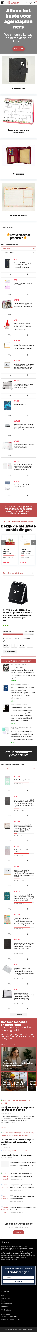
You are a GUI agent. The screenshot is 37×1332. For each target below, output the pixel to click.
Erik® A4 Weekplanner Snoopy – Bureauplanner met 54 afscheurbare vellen (24, 446)
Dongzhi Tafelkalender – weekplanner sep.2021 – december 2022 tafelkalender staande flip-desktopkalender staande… (24, 873)
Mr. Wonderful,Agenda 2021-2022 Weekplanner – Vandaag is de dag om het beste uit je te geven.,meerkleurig (24, 897)
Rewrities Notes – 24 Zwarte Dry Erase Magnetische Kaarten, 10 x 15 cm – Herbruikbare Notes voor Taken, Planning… (24, 427)
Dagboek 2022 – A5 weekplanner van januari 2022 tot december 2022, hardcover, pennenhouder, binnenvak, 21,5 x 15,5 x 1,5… (23, 672)
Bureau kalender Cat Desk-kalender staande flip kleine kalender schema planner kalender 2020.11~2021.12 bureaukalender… (23, 828)
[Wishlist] (30, 2)
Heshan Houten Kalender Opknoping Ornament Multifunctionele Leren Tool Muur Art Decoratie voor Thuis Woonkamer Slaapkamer (24, 921)
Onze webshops (6, 1304)
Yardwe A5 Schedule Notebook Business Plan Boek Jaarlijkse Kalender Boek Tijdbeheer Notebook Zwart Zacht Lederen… (24, 946)
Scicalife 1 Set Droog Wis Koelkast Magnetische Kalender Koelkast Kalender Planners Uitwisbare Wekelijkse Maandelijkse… (24, 971)
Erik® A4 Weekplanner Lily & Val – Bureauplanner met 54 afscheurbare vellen (24, 385)
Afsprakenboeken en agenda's (19, 664)
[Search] (26, 2)
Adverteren (5, 1306)
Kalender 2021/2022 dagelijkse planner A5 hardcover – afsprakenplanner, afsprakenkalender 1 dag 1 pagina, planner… (23, 266)
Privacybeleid (5, 1314)
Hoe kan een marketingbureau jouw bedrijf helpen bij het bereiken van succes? (17, 1142)
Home (3, 1296)
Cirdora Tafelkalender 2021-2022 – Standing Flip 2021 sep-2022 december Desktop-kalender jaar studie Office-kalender (24, 366)
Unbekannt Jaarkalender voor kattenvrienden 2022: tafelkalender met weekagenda (24, 305)
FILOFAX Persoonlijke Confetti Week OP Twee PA (23, 284)
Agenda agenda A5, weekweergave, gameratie (22, 405)
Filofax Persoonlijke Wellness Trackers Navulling (23, 485)
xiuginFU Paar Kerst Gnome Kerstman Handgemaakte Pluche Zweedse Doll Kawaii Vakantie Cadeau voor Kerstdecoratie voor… (22, 326)
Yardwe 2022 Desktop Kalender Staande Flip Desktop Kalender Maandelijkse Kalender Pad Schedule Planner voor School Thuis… (24, 996)
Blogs (3, 1301)
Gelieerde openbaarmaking (10, 1319)
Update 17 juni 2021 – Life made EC (16, 1155)
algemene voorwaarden (9, 1317)
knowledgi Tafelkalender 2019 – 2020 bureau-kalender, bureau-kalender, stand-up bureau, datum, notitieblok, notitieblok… (24, 346)
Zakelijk (4, 1127)
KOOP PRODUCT (10, 652)
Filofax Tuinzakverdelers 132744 (22, 851)
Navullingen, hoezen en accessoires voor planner (21, 728)
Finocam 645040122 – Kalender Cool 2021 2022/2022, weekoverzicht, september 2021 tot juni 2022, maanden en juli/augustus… (23, 692)
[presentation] (3, 542)
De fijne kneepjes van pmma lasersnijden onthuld (17, 1108)
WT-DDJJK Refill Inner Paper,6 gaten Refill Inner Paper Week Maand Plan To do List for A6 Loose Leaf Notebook (23, 467)
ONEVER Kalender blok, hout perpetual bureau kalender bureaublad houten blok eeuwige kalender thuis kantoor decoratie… (18, 615)
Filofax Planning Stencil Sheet (23, 780)
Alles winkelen (5, 1298)
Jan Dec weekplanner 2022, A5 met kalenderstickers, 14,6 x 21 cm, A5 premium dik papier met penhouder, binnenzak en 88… (24, 803)
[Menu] (2, 2)
